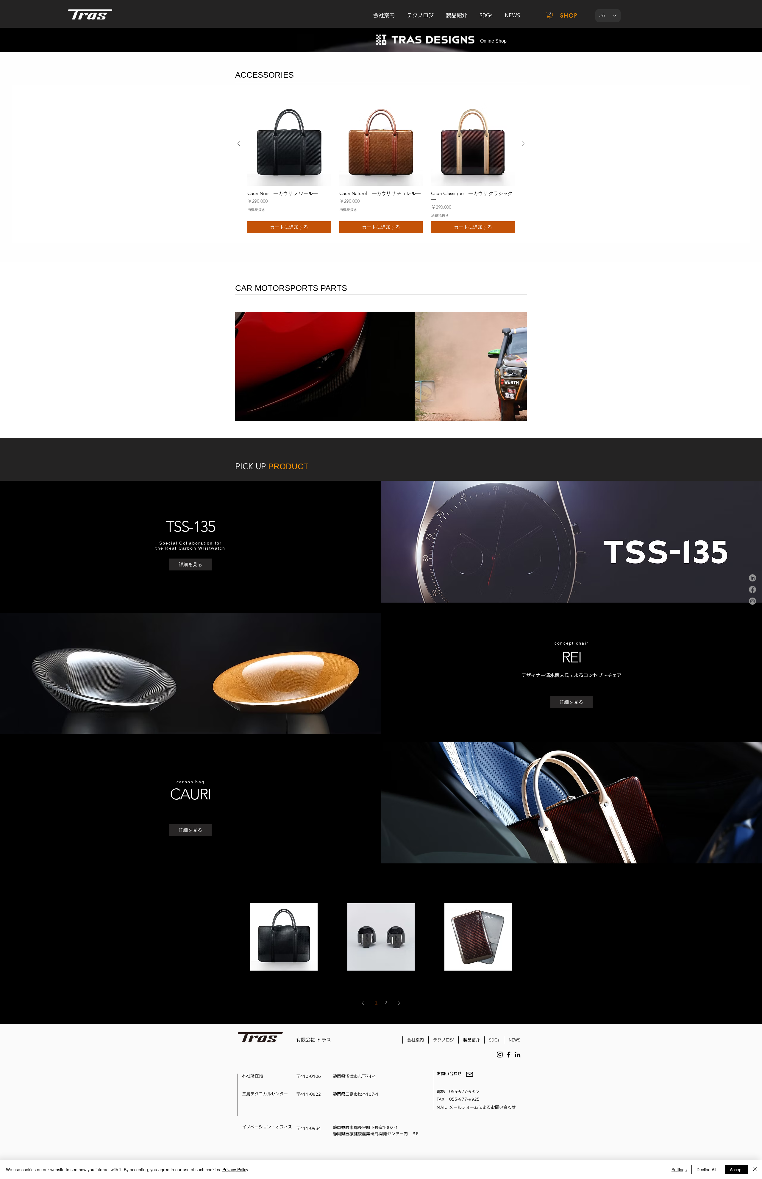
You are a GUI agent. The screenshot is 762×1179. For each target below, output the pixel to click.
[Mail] (470, 1074)
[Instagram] (752, 601)
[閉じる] (754, 1169)
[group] (381, 167)
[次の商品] (523, 143)
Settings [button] (679, 1169)
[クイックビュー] (284, 937)
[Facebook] (752, 589)
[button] (550, 15)
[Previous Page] (362, 1003)
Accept (736, 1169)
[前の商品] (238, 143)
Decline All (706, 1169)
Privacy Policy (235, 1169)
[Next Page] (399, 1003)
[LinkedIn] (752, 577)
